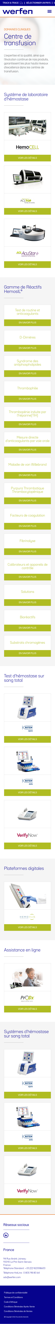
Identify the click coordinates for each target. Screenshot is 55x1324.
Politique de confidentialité (15, 1293)
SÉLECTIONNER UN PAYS (38, 3)
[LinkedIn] (5, 1235)
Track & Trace (11, 3)
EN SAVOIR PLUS (27, 323)
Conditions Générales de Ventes (18, 1311)
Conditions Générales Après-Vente (19, 1307)
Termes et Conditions (13, 1297)
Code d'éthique (10, 1302)
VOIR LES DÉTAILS (27, 158)
